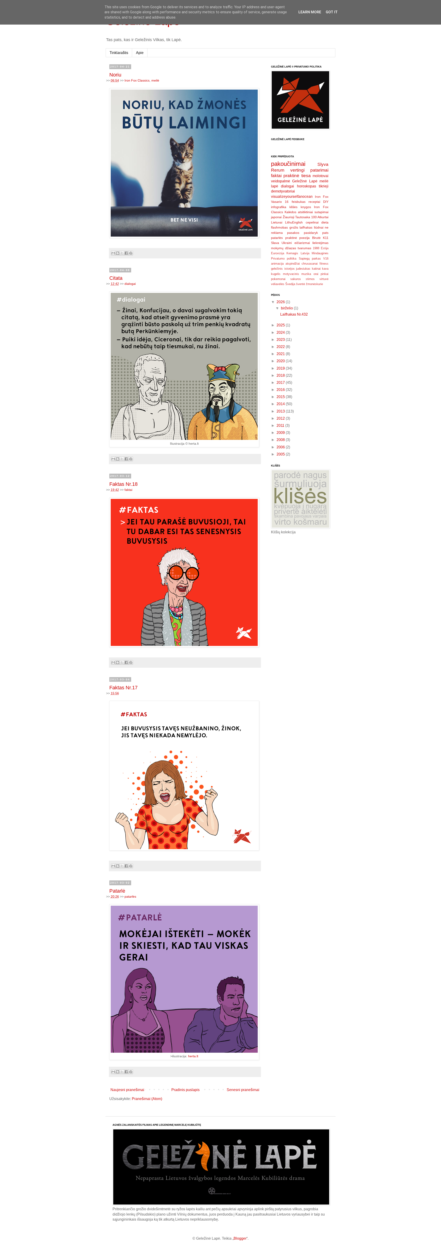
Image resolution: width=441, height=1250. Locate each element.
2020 (281, 361)
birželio (287, 308)
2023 (281, 340)
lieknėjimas (320, 243)
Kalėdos (290, 212)
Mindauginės (320, 253)
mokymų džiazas (283, 248)
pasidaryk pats (316, 233)
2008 (281, 440)
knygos (306, 207)
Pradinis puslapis (185, 1090)
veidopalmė (280, 181)
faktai (128, 490)
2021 (281, 354)
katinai (316, 268)
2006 (281, 447)
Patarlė (117, 891)
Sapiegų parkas (310, 258)
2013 (281, 411)
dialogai (130, 284)
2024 (281, 332)
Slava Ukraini (281, 243)
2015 (281, 397)
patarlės (130, 896)
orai (316, 274)
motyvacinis (291, 274)
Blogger (240, 1238)
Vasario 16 (279, 202)
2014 (281, 404)
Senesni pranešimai (243, 1090)
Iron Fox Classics (137, 80)
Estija (324, 248)
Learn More (309, 12)
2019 (281, 368)
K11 (325, 238)
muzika (306, 274)
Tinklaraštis (119, 53)
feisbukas (298, 202)
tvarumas (304, 248)
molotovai (320, 176)
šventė (300, 284)
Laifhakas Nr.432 (294, 314)
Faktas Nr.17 (123, 687)
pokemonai (278, 279)
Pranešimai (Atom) (147, 1099)
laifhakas (306, 227)
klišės (293, 207)
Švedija (290, 284)
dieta (324, 222)
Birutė (316, 238)
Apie (140, 53)
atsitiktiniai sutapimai (313, 212)
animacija (277, 263)
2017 (281, 383)
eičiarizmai (302, 243)
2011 (281, 425)
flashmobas (279, 227)
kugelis (275, 274)
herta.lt (193, 1056)
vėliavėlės (277, 284)
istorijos (289, 268)
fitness (323, 263)
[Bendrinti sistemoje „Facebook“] (126, 253)
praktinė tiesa (297, 175)
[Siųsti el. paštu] (113, 253)
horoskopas (306, 186)
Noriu (115, 75)
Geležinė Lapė (304, 181)
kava (325, 268)
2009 (281, 433)
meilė (155, 80)
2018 (281, 375)
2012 (281, 418)
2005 (281, 454)
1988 (316, 248)
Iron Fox (321, 196)
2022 (281, 347)
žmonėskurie (314, 284)
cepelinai (312, 222)
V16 (325, 258)
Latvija (305, 253)
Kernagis (292, 253)
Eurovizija (277, 253)
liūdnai (318, 227)
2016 (281, 390)
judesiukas (303, 268)
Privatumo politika (283, 258)
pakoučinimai (288, 164)
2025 (281, 325)
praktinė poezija (297, 238)
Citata (115, 278)
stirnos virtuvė (317, 279)
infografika (278, 207)
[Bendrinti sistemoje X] (122, 253)
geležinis (277, 268)
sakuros (295, 279)
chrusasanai (310, 263)
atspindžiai (293, 263)
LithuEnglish (294, 222)
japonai (276, 217)
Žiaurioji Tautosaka (296, 217)
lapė (274, 186)
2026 (281, 302)
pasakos (293, 233)
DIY (325, 202)
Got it (332, 12)
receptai (314, 202)
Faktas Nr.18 (123, 484)
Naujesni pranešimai (127, 1090)
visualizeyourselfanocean (292, 196)
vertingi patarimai (309, 170)
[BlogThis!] (117, 253)
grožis (293, 227)
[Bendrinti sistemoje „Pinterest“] (130, 253)
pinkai (324, 274)
